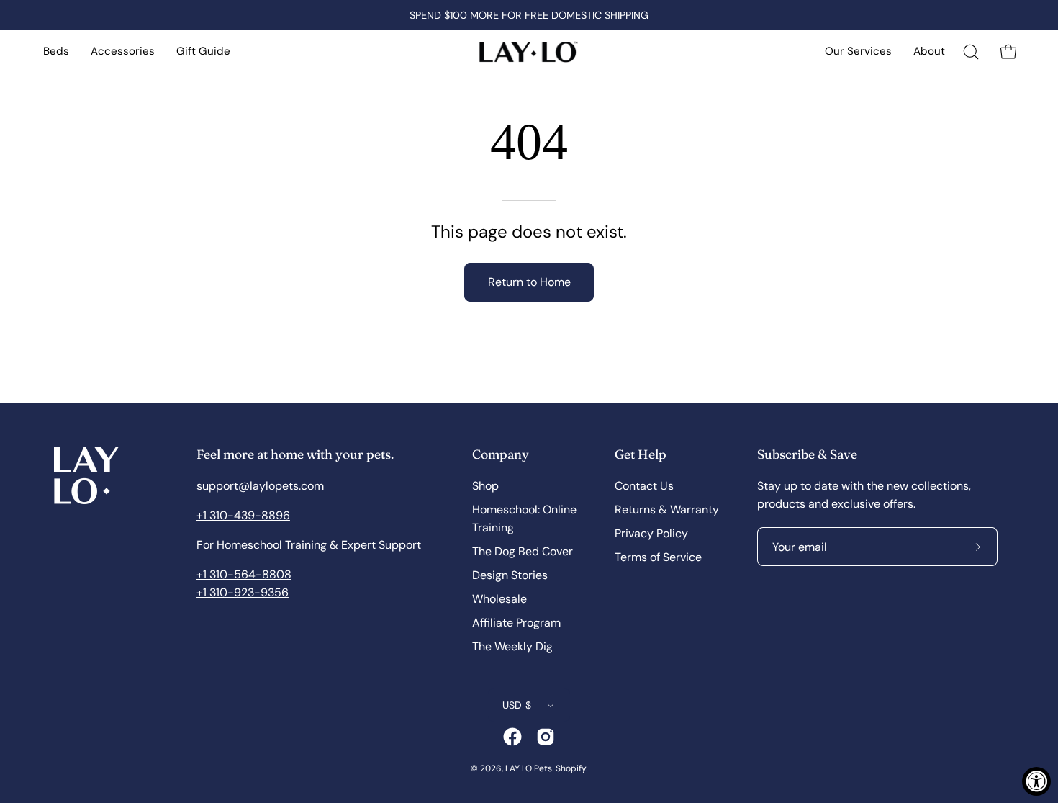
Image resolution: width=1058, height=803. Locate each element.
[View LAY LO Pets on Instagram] (545, 737)
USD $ (516, 705)
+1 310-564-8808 (243, 574)
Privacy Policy (651, 533)
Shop (485, 485)
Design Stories (510, 575)
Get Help (640, 454)
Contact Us (644, 485)
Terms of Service (658, 557)
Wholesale (499, 598)
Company (500, 454)
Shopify (571, 768)
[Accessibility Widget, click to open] (1036, 781)
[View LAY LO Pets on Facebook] (512, 737)
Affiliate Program (516, 622)
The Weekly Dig (512, 646)
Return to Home (529, 282)
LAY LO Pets (528, 768)
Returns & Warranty (667, 509)
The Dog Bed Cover (522, 551)
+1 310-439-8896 (243, 515)
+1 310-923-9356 (242, 592)
